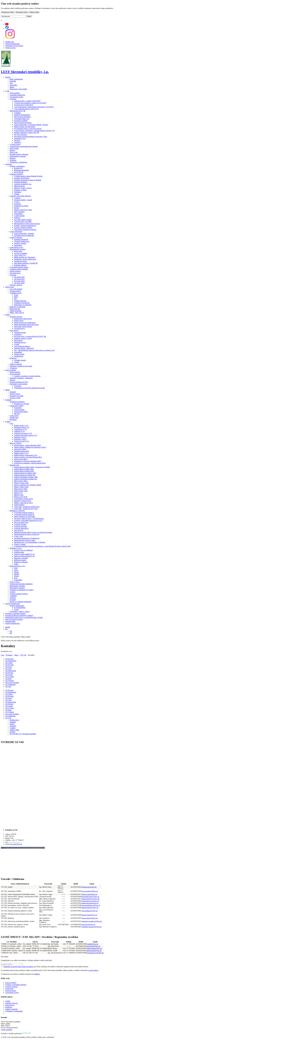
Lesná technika (19, 410)
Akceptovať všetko (8, 12)
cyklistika (17, 113)
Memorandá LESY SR (17, 111)
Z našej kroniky (19, 216)
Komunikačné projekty (18, 249)
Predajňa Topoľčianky (22, 178)
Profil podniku (15, 93)
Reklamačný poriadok (17, 586)
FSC (15, 299)
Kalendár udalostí (20, 265)
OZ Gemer (9, 675)
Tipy (11, 83)
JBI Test (17, 414)
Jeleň (16, 568)
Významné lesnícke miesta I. (24, 513)
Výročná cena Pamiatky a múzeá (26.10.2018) (30, 103)
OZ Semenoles (10, 684)
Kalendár (13, 81)
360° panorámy (19, 212)
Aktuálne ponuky (20, 332)
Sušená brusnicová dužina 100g (25, 473)
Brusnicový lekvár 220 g (22, 501)
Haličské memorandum (22, 115)
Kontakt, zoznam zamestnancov (25, 226)
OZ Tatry (8, 669)
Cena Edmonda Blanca (22, 346)
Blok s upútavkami (16, 79)
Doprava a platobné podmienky (21, 602)
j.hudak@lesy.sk (92, 944)
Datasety (13, 158)
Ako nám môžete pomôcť (23, 220)
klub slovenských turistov (23, 123)
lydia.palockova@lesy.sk (90, 901)
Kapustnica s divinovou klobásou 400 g (27, 461)
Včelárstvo (13, 368)
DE (11, 633)
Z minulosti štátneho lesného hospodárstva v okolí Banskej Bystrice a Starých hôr (42, 546)
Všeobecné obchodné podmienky (21, 584)
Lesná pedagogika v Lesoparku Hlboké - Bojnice (31, 125)
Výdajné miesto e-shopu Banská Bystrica (28, 176)
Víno (11, 423)
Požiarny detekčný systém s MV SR (26, 132)
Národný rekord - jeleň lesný (24, 348)
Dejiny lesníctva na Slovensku (24, 516)
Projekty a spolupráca (17, 166)
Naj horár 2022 (19, 277)
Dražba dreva (14, 720)
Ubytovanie (9, 989)
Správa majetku (10, 370)
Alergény (13, 598)
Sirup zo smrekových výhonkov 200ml (27, 485)
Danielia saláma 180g (21, 451)
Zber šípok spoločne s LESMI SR (26, 263)
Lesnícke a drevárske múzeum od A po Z (28, 520)
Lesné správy (14, 416)
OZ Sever (8, 667)
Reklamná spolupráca (21, 170)
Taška (16, 564)
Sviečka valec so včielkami (23, 550)
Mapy (16, 655)
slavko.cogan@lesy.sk (89, 894)
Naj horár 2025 (19, 283)
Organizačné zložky (16, 97)
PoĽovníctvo (9, 1005)
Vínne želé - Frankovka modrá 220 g (27, 507)
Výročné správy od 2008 (22, 222)
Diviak (16, 572)
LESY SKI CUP (20, 255)
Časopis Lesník (15, 398)
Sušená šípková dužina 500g (24, 469)
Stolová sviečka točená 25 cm (24, 556)
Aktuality (13, 392)
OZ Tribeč (9, 663)
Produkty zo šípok (20, 190)
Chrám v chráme (20, 544)
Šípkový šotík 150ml (21, 487)
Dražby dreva (18, 321)
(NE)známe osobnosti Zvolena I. (25, 229)
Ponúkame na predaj (21, 206)
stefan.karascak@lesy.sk (90, 903)
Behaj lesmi (18, 251)
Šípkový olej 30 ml (20, 497)
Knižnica (17, 218)
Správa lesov (9, 287)
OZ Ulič (23, 655)
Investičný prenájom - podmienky (21, 378)
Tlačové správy (15, 394)
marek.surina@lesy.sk (94, 948)
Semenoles (18, 408)
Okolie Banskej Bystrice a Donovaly (27, 534)
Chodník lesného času (21, 241)
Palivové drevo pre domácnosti (24, 323)
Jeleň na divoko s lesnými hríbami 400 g (28, 457)
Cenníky (13, 728)
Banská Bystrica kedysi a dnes (24, 540)
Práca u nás (14, 152)
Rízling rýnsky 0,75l (21, 425)
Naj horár (13, 275)
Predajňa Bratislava (20, 182)
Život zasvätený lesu (21, 522)
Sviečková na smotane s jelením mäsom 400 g (30, 463)
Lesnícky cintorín (20, 243)
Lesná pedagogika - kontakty (24, 233)
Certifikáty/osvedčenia (22, 303)
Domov (8, 77)
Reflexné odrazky (20, 560)
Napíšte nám (9, 42)
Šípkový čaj (18, 493)
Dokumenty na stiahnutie (22, 305)
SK (6, 629)
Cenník (16, 344)
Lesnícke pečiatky (20, 524)
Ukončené (17, 386)
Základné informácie (21, 239)
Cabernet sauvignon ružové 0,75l (25, 435)
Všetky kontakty (6, 1030)
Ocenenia (13, 99)
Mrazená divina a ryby (17, 566)
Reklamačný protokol (17, 588)
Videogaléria (18, 214)
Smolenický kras (20, 138)
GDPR (7, 1001)
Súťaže (16, 208)
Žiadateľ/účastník (20, 301)
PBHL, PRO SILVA (17, 313)
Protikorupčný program (18, 156)
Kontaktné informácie (17, 402)
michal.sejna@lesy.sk (89, 887)
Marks (12, 87)
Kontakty (8, 400)
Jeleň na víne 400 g (20, 459)
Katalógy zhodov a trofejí (23, 338)
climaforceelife (10, 621)
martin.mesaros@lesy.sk (90, 907)
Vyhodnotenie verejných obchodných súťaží (29, 388)
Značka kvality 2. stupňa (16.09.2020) (27, 101)
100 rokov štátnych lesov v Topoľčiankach (29, 518)
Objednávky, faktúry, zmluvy (20, 611)
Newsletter (13, 85)
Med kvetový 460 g (21, 481)
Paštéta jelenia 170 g (21, 453)
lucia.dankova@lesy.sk (90, 911)
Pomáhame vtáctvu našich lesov (25, 259)
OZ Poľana (9, 673)
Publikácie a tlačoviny (17, 511)
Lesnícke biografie (20, 526)
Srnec (16, 570)
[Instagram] (10, 38)
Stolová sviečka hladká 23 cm (24, 554)
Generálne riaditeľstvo (17, 95)
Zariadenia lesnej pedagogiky (24, 235)
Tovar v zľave (14, 582)
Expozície (17, 204)
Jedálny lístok (14, 730)
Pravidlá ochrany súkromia (19, 154)
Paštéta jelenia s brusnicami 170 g (25, 455)
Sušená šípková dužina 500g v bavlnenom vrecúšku (32, 467)
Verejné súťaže (19, 354)
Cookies (12, 592)
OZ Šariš (8, 679)
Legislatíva (18, 334)
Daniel (16, 576)
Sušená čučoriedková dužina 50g (25, 479)
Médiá (7, 390)
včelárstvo (17, 142)
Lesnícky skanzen (16, 237)
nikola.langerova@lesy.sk (90, 899)
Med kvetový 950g (20, 489)
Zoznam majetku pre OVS (19, 382)
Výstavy (17, 202)
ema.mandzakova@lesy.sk (91, 905)
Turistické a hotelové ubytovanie (21, 366)
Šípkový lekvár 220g (21, 483)
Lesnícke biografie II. (21, 528)
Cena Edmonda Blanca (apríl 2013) (26, 109)
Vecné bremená (15, 374)
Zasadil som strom (20, 261)
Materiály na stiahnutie (17, 307)
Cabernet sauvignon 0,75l (23, 433)
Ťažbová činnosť (15, 311)
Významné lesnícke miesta (19, 267)
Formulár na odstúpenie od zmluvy (22, 590)
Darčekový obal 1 (20, 437)
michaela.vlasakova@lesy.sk (91, 927)
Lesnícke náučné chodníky (19, 269)
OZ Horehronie (10, 671)
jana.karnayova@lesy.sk (95, 953)
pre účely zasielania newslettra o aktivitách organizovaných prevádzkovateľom (46, 967)
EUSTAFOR (18, 172)
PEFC (16, 297)
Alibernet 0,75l (19, 431)
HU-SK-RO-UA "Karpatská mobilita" (23, 734)
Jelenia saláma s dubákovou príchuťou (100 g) (30, 447)
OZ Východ (9, 677)
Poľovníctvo (14, 330)
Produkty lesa (14, 465)
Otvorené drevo (15, 273)
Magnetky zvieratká (21, 558)
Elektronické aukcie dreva (23, 319)
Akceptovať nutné (21, 12)
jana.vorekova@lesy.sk (90, 918)
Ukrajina (17, 140)
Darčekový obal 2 (20, 439)
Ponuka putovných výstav (23, 210)
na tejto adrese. (93, 970)
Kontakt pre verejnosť (21, 404)
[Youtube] (6, 25)
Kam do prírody (10, 983)
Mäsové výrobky (15, 443)
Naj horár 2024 (19, 281)
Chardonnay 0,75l (20, 429)
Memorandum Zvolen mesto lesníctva (27, 224)
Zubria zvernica (15, 271)
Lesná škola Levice (16, 247)
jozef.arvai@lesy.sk (88, 924)
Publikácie (17, 192)
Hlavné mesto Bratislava (22, 117)
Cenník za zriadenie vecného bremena (27, 376)
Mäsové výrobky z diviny (23, 188)
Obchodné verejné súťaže (14, 46)
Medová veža (18, 495)
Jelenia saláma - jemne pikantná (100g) (27, 445)
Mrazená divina (19, 186)
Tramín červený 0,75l (21, 441)
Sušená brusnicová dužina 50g (24, 475)
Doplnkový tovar (16, 548)
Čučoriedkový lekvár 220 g (23, 499)
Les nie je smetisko (20, 253)
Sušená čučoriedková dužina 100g (26, 477)
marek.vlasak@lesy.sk (89, 915)
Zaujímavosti (18, 356)
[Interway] (26, 1033)
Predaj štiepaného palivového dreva (26, 324)
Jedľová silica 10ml (21, 491)
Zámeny (12, 380)
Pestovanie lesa (15, 309)
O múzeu (17, 198)
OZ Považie (9, 665)
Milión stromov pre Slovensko (24, 127)
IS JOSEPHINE (19, 608)
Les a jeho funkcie (16, 289)
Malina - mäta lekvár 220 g (23, 503)
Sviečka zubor (19, 552)
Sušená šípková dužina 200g (24, 471)
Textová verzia (10, 48)
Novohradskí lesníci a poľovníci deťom (27, 129)
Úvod (16, 295)
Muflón (16, 574)
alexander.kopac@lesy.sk (90, 896)
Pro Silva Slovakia (20, 134)
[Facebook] (7, 28)
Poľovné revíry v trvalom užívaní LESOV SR (30, 336)
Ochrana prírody (15, 291)
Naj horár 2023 (19, 279)
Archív (16, 609)
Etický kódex (14, 148)
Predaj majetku (15, 372)
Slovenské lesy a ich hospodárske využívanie (29, 542)
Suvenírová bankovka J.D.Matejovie (26, 538)
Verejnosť (8, 164)
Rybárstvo (13, 358)
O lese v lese (18, 536)
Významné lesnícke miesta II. (24, 514)
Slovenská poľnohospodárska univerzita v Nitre (30, 136)
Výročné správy (15, 144)
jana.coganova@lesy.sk (90, 891)
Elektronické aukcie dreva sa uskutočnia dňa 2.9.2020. (24, 617)
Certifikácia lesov (16, 293)
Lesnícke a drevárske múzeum (20, 196)
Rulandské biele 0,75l (21, 427)
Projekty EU (18, 168)
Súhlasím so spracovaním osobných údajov (18, 967)
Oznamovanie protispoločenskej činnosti (24, 146)
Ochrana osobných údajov (23, 227)
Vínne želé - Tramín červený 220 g (26, 509)
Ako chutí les (18, 530)
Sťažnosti (13, 160)
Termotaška (18, 580)
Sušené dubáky (19, 505)
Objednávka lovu (20, 342)
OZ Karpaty (9, 659)
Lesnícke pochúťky (16, 174)
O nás (7, 91)
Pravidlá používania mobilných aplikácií (19, 615)
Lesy (2, 655)
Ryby (16, 578)
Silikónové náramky (21, 562)
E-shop (7, 421)
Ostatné (16, 194)
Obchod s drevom (16, 285)
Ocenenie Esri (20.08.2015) (23, 105)
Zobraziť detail (34, 12)
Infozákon (13, 419)
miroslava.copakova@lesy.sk (92, 921)
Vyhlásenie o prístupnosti (18, 162)
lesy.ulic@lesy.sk (16, 844)
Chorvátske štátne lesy (22, 119)
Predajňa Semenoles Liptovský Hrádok (27, 180)
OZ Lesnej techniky (12, 683)
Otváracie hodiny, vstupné (23, 200)
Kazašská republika (21, 121)
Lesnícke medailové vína (22, 184)
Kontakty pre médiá (16, 396)
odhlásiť (37, 974)
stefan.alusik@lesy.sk (94, 950)
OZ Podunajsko (10, 661)
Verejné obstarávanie (12, 44)
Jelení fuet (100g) (20, 449)
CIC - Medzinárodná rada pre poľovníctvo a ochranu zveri (34, 350)
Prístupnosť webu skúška (18, 89)
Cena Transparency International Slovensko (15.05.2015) (34, 107)
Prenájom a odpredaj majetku (15, 613)
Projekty (12, 732)
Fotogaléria (18, 245)
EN (11, 631)
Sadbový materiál (16, 364)
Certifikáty (13, 596)
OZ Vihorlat (9, 681)
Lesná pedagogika (16, 231)
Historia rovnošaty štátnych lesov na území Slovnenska (33, 532)
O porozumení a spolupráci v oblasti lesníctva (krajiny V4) (34, 131)
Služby (7, 315)
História (12, 150)
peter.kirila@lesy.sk (93, 946)
